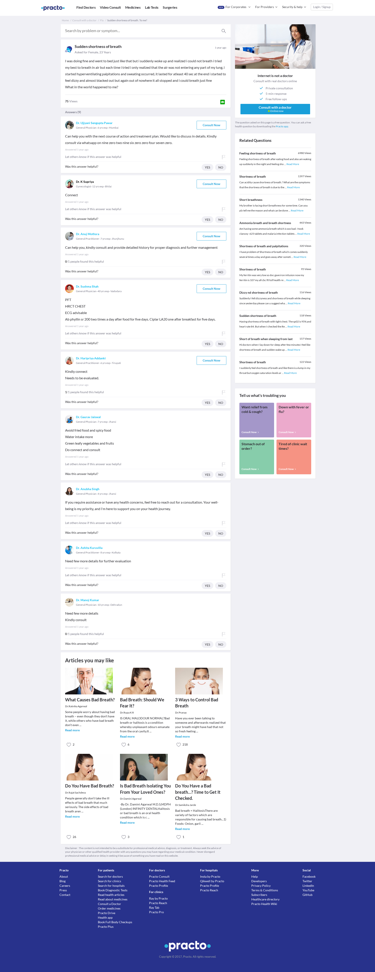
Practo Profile (158, 885)
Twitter (307, 881)
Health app (105, 917)
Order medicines (109, 908)
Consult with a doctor (84, 20)
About (63, 876)
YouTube (308, 890)
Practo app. (282, 126)
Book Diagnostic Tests (112, 890)
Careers (64, 885)
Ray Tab (154, 907)
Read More (292, 164)
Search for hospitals (111, 885)
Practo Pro (156, 912)
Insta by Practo (210, 876)
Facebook (309, 876)
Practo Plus (105, 926)
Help (254, 876)
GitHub (307, 895)
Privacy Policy (261, 885)
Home (65, 20)
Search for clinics (109, 881)
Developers (259, 881)
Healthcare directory (265, 899)
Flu (102, 20)
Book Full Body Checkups (115, 922)
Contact (64, 895)
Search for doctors (110, 876)
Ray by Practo (158, 898)
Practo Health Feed (162, 881)
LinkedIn (308, 885)
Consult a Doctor (109, 904)
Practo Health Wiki (264, 904)
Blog (62, 881)
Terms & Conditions (264, 890)
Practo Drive (106, 913)
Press (63, 890)
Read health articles (111, 895)
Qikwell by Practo (212, 881)
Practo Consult (159, 876)
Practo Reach (158, 903)
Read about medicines (112, 899)
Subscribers (259, 895)
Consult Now (211, 125)
